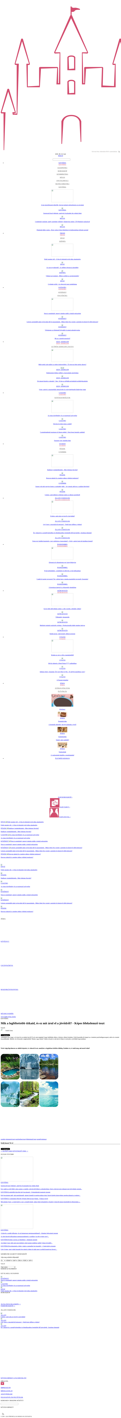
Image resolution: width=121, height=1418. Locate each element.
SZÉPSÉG (62, 241)
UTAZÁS (62, 637)
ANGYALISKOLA (62, 180)
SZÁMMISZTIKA (62, 174)
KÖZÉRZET (62, 292)
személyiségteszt (42, 1139)
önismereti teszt (10, 1139)
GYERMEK (62, 452)
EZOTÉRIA (62, 163)
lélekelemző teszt (31, 1139)
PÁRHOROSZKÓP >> (8, 1306)
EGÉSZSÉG (62, 287)
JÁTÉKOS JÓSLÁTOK (62, 688)
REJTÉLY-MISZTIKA (62, 184)
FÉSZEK (62, 449)
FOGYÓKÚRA (62, 295)
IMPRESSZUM (5, 1387)
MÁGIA (62, 177)
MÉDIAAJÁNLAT (7, 1391)
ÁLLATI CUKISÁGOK (62, 498)
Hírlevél (60, 156)
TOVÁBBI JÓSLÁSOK (8, 1017)
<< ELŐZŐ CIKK (6, 1151)
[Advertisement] (60, 774)
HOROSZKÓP (62, 171)
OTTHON (62, 444)
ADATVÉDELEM (6, 1394)
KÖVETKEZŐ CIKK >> (20, 1151)
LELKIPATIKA (62, 168)
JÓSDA (62, 683)
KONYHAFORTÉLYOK (62, 397)
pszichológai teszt (20, 1139)
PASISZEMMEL (62, 544)
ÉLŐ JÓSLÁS (62, 691)
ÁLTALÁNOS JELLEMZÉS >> (11, 1304)
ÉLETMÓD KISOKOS (62, 758)
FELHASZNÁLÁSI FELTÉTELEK (12, 1397)
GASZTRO (62, 393)
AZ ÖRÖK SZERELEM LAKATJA (62, 346)
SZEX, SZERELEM (62, 342)
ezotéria (3, 1139)
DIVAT (62, 238)
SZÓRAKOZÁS (62, 590)
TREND (62, 233)
